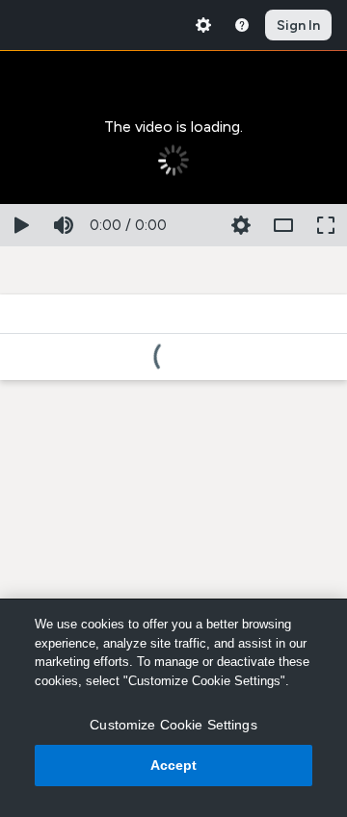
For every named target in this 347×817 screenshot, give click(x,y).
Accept (174, 765)
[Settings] (203, 25)
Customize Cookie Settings (173, 724)
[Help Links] (242, 25)
